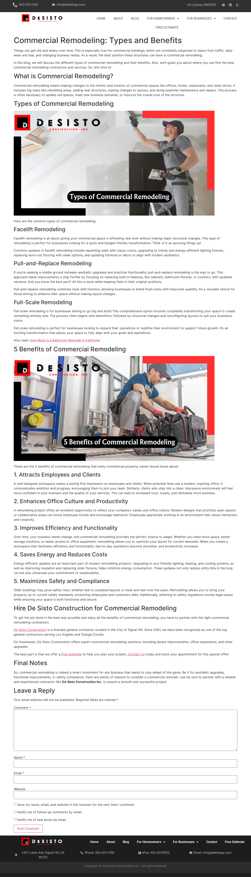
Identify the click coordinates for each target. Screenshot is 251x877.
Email (19, 773)
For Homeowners (161, 18)
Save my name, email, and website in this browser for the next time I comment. (76, 804)
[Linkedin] (230, 5)
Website (19, 789)
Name (19, 757)
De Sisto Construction (30, 630)
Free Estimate (167, 27)
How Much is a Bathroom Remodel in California (65, 340)
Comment (22, 707)
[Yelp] (237, 5)
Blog (135, 18)
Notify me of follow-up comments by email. (49, 812)
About (118, 18)
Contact (230, 18)
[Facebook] (223, 5)
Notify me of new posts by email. (42, 819)
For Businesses (199, 18)
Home (101, 18)
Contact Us (136, 654)
